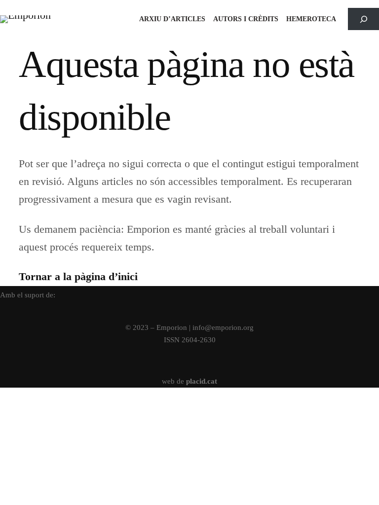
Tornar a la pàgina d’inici (78, 276)
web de (189, 381)
